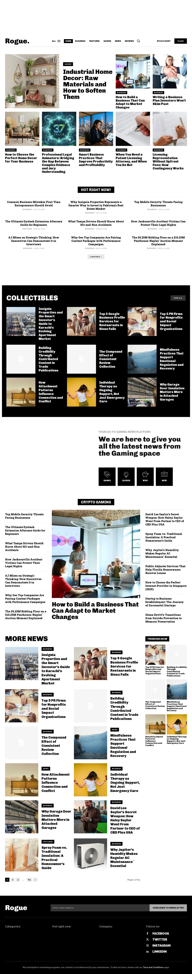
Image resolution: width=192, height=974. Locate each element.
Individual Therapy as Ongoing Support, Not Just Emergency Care (112, 392)
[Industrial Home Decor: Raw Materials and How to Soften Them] (32, 81)
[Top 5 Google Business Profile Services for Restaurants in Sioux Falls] (81, 321)
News (114, 730)
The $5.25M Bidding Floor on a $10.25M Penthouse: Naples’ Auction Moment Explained (158, 241)
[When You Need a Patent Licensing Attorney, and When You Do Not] (133, 129)
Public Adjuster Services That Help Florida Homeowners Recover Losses (165, 569)
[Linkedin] (147, 951)
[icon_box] (107, 477)
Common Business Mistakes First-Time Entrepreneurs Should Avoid (33, 203)
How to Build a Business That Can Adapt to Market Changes (130, 102)
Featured (27, 229)
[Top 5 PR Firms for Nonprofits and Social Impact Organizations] (142, 321)
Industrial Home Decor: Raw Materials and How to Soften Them (87, 84)
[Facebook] (147, 933)
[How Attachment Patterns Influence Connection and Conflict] (20, 392)
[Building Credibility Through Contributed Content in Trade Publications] (90, 705)
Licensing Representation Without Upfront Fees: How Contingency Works (168, 161)
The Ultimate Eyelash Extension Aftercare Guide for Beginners (33, 223)
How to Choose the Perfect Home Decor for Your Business (21, 158)
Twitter (159, 939)
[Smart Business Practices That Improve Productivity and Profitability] (96, 129)
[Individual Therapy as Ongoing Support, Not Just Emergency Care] (81, 392)
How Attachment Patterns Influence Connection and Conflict (51, 392)
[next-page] (35, 880)
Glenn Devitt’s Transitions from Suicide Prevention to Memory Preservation (163, 618)
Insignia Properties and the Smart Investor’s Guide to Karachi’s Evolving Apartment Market (51, 324)
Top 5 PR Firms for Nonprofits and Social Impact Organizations (54, 708)
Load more (95, 257)
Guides (68, 64)
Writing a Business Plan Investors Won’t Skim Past (169, 100)
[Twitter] (147, 939)
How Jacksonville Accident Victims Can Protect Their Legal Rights (158, 223)
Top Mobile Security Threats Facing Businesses (158, 203)
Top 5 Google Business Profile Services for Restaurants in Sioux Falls (112, 321)
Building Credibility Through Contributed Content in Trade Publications (48, 359)
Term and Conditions (153, 967)
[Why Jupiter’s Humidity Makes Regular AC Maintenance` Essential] (90, 855)
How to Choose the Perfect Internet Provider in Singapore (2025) (166, 586)
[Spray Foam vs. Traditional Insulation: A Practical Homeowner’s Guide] (21, 855)
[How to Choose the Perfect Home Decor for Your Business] (22, 129)
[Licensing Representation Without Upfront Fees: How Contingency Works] (170, 129)
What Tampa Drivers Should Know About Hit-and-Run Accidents (96, 223)
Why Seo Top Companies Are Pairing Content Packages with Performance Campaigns (96, 241)
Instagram (161, 945)
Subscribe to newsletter (168, 908)
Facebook (160, 933)
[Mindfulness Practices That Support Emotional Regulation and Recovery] (142, 359)
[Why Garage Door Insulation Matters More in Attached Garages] (142, 392)
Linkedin (159, 951)
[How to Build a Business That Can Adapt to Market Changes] (133, 71)
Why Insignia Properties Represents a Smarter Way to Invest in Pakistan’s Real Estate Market (95, 205)
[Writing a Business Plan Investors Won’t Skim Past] (170, 71)
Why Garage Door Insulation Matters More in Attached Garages (172, 392)
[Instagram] (147, 945)
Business (121, 93)
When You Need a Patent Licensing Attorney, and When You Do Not (131, 160)
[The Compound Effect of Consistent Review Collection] (81, 359)
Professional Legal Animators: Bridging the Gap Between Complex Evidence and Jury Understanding (58, 163)
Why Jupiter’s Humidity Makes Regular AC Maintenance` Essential (162, 553)
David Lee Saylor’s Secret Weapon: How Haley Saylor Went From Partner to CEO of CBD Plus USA (164, 519)
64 (29, 879)
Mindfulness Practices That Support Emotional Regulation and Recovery (123, 745)
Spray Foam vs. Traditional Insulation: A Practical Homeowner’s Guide (163, 537)
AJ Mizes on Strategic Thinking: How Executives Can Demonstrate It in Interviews (33, 241)
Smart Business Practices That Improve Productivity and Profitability (96, 160)
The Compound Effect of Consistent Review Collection (110, 359)
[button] (138, 40)
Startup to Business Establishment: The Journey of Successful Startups (164, 602)
